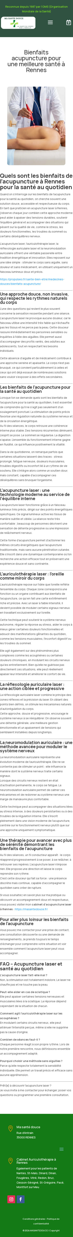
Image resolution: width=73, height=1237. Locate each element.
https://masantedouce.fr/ (31, 909)
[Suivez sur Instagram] (11, 1199)
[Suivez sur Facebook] (21, 1199)
